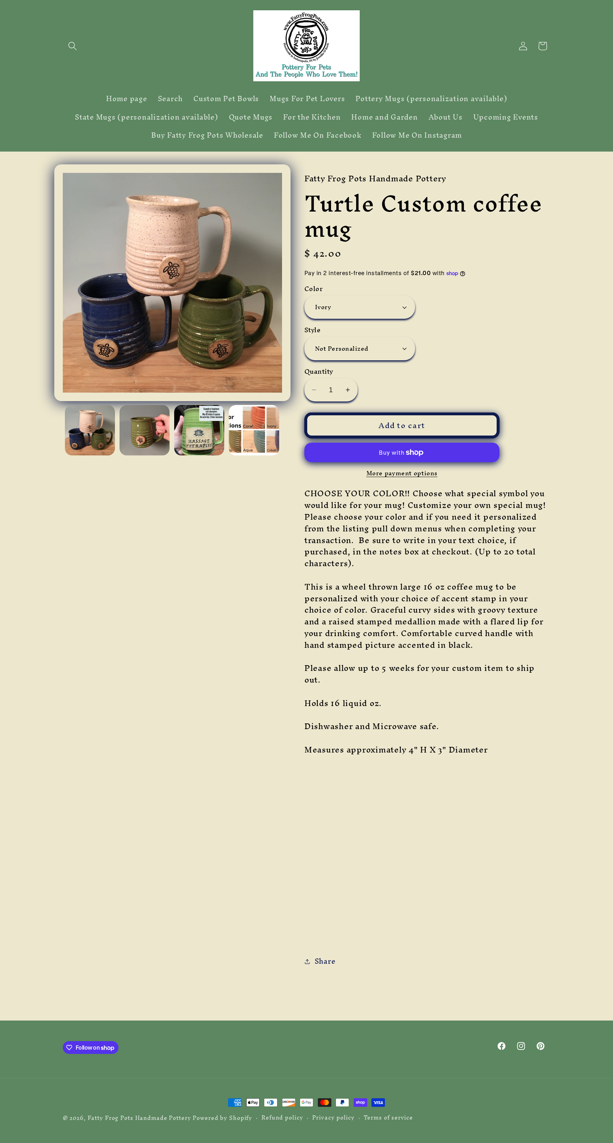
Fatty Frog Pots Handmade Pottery (139, 1118)
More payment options (402, 473)
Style (312, 330)
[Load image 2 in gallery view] (145, 430)
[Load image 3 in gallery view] (199, 430)
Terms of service (388, 1117)
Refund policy (282, 1117)
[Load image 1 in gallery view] (90, 430)
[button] (72, 46)
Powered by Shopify (222, 1118)
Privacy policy (333, 1117)
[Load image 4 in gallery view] (254, 430)
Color (313, 289)
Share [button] (325, 961)
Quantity (318, 371)
